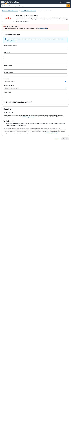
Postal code (7, 92)
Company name (8, 72)
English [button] (61, 2)
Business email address (10, 45)
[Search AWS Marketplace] (68, 5)
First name (7, 52)
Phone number (8, 65)
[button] (18, 102)
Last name (7, 59)
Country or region (9, 85)
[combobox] (33, 5)
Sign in (68, 2)
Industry (6, 79)
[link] (45, 11)
